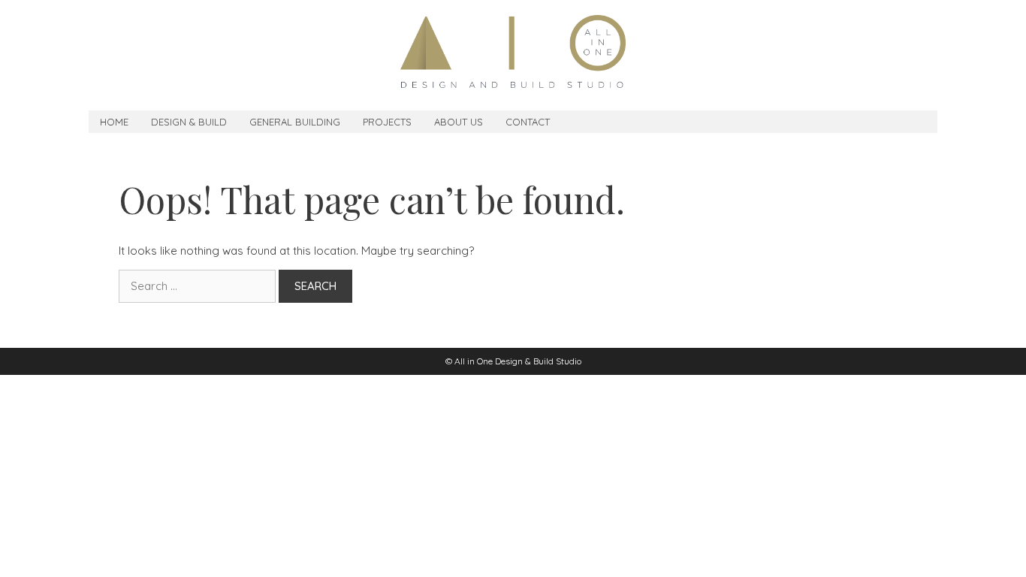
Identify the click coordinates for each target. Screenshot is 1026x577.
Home (114, 122)
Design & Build (189, 122)
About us (458, 122)
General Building (294, 122)
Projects (387, 122)
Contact (527, 122)
